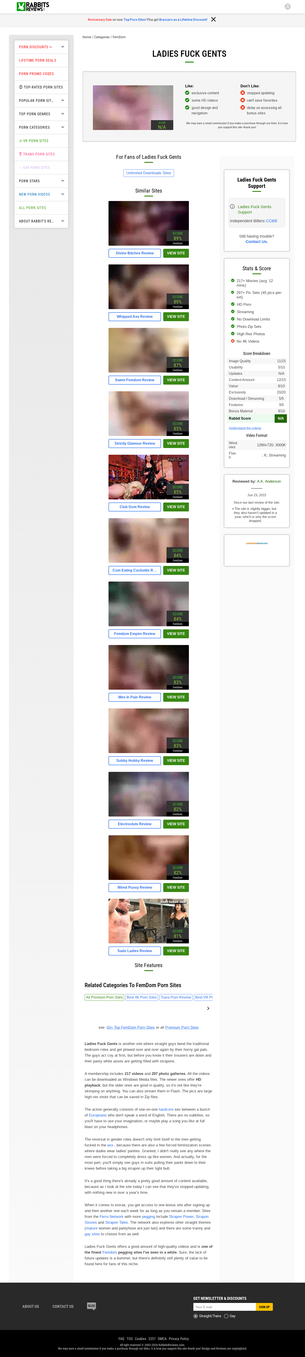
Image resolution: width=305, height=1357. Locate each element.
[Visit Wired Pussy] (149, 879)
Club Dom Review (135, 507)
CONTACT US (63, 1306)
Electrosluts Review (134, 824)
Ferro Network (111, 1217)
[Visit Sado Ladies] (149, 942)
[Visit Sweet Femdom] (149, 371)
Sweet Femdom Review (134, 380)
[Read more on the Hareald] (91, 1307)
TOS (130, 1339)
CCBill (271, 221)
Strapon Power (181, 1217)
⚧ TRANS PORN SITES (37, 154)
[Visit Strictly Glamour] (149, 435)
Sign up (264, 1307)
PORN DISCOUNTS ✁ (35, 47)
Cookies (140, 1339)
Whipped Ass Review (134, 316)
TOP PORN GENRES (34, 114)
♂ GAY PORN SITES (34, 167)
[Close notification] (213, 20)
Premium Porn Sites (182, 1027)
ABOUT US (30, 1306)
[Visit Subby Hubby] (149, 752)
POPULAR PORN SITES (37, 100)
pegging (148, 1217)
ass (110, 1145)
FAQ (121, 1339)
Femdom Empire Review (134, 634)
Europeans (98, 1115)
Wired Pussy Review (134, 887)
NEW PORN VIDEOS (34, 194)
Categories (102, 37)
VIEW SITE (176, 253)
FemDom (119, 37)
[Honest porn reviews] (33, 6)
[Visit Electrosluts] (149, 815)
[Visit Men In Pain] (149, 688)
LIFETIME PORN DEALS (37, 60)
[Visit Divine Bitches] (149, 244)
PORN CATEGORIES (34, 127)
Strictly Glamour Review (135, 443)
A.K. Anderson (269, 481)
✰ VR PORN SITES (33, 141)
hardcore (166, 1109)
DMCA (162, 1339)
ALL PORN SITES (32, 208)
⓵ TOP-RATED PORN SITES (41, 87)
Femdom (109, 1252)
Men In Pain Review (134, 697)
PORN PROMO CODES (36, 74)
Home (87, 37)
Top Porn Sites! (134, 19)
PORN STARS (29, 181)
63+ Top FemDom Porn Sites (131, 1027)
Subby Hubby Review (134, 760)
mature (92, 1228)
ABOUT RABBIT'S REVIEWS (39, 221)
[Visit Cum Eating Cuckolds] (149, 561)
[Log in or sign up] (287, 6)
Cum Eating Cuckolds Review (135, 570)
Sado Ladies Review (134, 951)
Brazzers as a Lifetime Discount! (183, 19)
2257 (152, 1339)
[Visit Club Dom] (149, 498)
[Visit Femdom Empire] (149, 625)
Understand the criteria (245, 428)
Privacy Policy (179, 1339)
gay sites (92, 1234)
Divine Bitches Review (135, 253)
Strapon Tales (116, 1222)
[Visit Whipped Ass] (149, 308)
